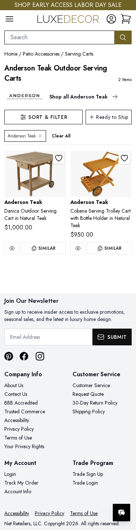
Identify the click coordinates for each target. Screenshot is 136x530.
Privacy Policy (19, 429)
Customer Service (91, 385)
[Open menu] (9, 19)
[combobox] (59, 37)
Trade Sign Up (88, 474)
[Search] (123, 37)
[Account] (111, 19)
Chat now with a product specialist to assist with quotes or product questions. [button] (80, 493)
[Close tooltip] (124, 490)
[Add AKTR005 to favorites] (59, 158)
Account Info (17, 491)
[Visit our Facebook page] (24, 356)
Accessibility (16, 420)
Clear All (61, 136)
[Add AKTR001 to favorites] (124, 158)
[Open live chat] (121, 512)
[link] (126, 19)
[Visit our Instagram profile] (40, 356)
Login (10, 474)
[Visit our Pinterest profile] (8, 356)
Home (10, 53)
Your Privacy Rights (24, 446)
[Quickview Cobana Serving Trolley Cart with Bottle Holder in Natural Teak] (78, 248)
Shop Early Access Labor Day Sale (68, 5)
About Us (13, 385)
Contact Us (15, 394)
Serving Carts (79, 53)
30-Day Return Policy (95, 402)
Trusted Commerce (24, 411)
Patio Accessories (41, 53)
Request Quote (88, 394)
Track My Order (21, 482)
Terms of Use (18, 437)
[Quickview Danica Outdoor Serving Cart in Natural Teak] (12, 248)
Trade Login (85, 482)
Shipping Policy (89, 411)
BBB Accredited (21, 402)
